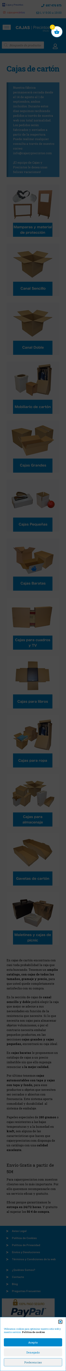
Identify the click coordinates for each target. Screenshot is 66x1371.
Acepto (33, 1342)
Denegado (33, 1352)
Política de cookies (33, 1332)
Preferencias (33, 1362)
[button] (60, 1322)
